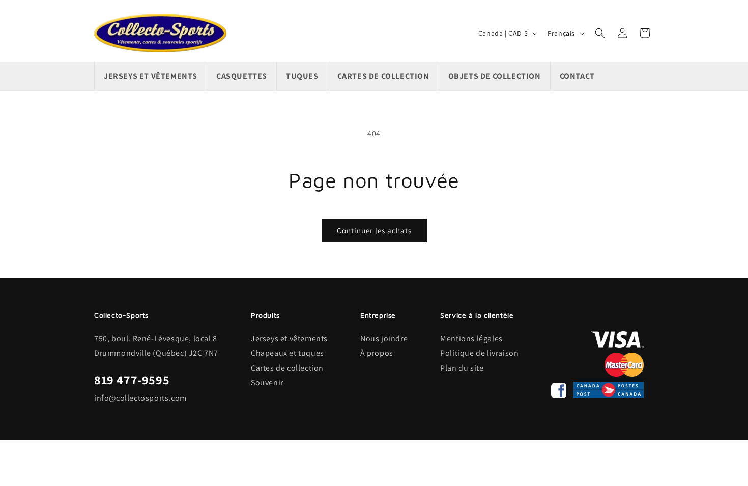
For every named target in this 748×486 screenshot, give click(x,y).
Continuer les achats (374, 230)
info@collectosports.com (140, 397)
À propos (376, 353)
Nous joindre (384, 338)
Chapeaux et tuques (287, 353)
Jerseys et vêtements (289, 338)
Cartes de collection (287, 367)
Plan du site (461, 367)
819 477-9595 (131, 380)
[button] (600, 33)
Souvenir (267, 382)
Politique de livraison (479, 353)
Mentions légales (471, 338)
